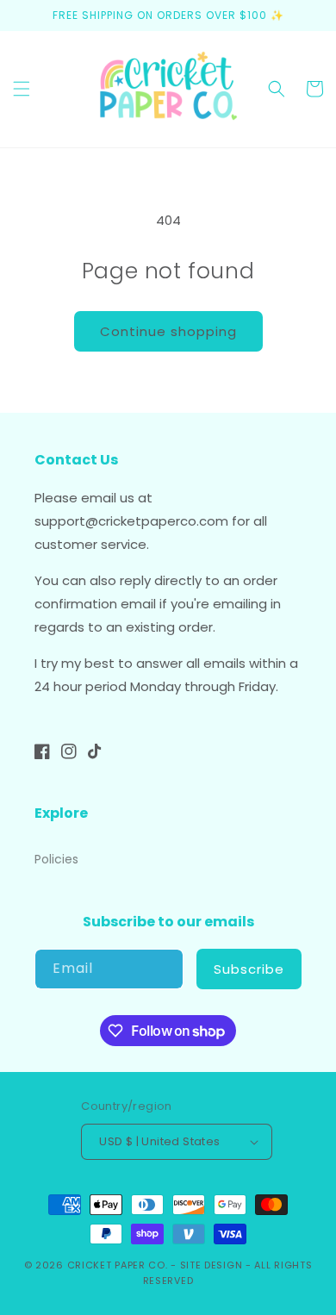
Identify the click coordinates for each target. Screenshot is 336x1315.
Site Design (211, 1265)
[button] (21, 89)
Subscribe (249, 969)
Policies (56, 859)
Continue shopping (168, 331)
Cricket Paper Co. (117, 1265)
